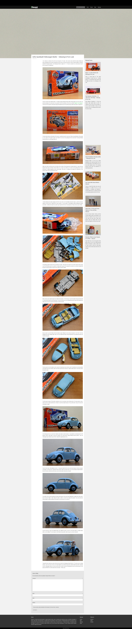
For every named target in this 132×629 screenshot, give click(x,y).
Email (57, 598)
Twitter (91, 620)
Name (57, 593)
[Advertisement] (36, 76)
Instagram (91, 621)
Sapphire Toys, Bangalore (78, 103)
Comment (57, 578)
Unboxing (99, 7)
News (95, 7)
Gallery (81, 623)
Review (91, 7)
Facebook (91, 619)
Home (88, 7)
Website (33, 602)
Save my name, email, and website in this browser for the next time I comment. (46, 607)
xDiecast (34, 7)
